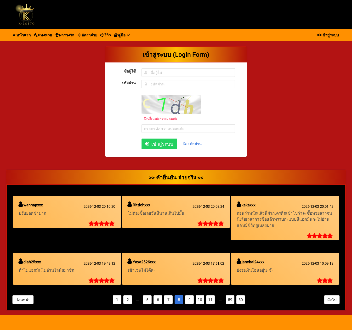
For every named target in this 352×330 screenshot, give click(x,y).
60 (240, 299)
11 (210, 299)
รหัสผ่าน (129, 82)
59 (230, 299)
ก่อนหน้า (23, 299)
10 (200, 299)
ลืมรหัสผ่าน (192, 143)
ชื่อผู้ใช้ (130, 70)
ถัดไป (331, 299)
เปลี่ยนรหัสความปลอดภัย (161, 118)
